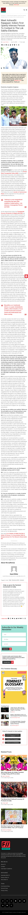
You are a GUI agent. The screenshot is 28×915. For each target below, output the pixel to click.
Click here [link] (16, 4)
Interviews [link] (3, 15)
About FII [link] (3, 864)
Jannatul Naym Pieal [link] (16, 717)
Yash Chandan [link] (6, 776)
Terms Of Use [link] (4, 888)
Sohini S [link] (13, 711)
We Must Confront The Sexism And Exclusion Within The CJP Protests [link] (12, 826)
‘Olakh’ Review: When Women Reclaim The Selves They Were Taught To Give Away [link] (17, 709)
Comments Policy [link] (5, 886)
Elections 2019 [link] (15, 580)
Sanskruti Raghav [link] (7, 829)
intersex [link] (22, 580)
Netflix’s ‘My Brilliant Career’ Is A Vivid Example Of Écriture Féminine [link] (18, 715)
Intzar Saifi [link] (5, 803)
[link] (26, 276)
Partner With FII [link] (5, 877)
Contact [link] (3, 866)
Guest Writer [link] (6, 42)
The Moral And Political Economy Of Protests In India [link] (12, 800)
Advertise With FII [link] (5, 875)
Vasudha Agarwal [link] (15, 725)
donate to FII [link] (17, 80)
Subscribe (5, 648)
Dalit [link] (10, 580)
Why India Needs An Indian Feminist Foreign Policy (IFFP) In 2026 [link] (12, 773)
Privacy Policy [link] (4, 890)
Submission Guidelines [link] (6, 868)
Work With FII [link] (4, 879)
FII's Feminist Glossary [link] (9, 669)
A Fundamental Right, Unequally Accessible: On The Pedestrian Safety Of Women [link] (17, 722)
